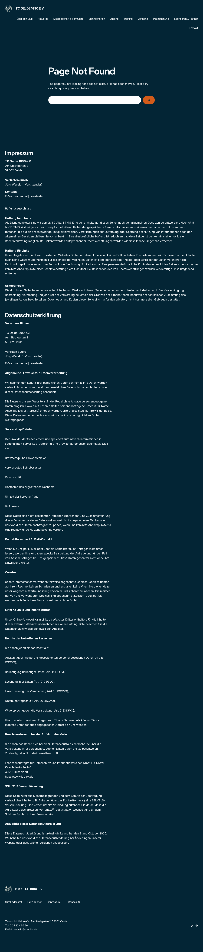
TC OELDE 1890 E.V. (30, 8)
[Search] (149, 100)
